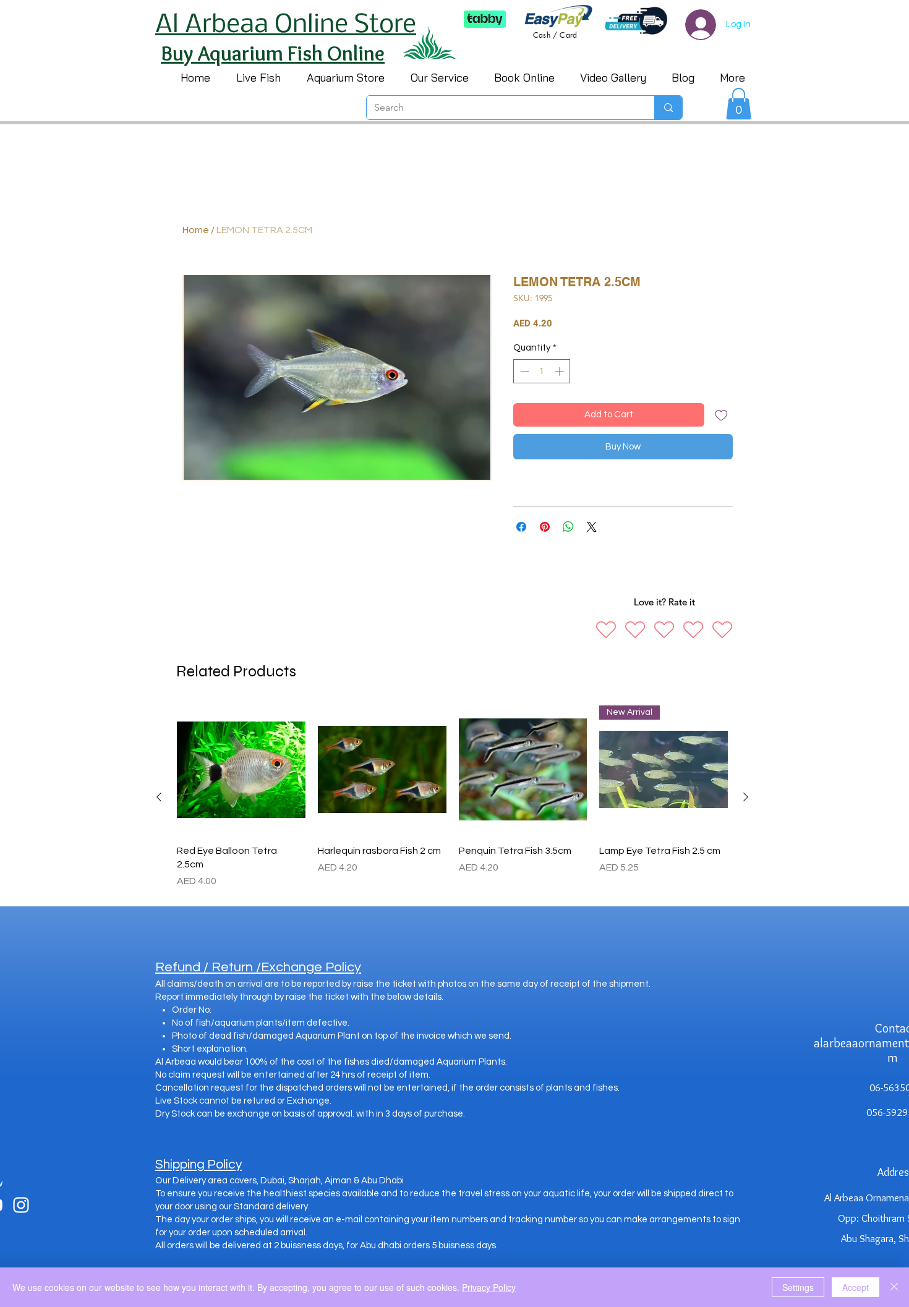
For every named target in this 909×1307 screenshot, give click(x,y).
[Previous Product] (159, 797)
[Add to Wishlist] (721, 415)
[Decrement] (523, 371)
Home (195, 230)
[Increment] (560, 371)
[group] (452, 797)
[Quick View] (241, 769)
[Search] (668, 107)
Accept (855, 1287)
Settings (798, 1287)
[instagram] (21, 1204)
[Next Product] (745, 797)
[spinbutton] (542, 371)
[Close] (894, 1287)
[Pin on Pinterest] (544, 526)
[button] (738, 103)
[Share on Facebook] (521, 526)
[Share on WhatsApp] (568, 526)
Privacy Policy (489, 1287)
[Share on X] (591, 526)
